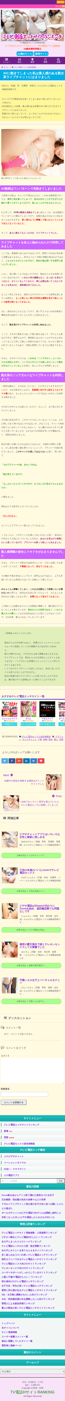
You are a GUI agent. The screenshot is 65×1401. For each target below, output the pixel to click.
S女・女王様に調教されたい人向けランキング (24, 1294)
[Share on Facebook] (12, 760)
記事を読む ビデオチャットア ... (31, 855)
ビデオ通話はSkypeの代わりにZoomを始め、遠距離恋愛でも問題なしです (39, 908)
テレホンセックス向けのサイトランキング (23, 1268)
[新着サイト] (41, 53)
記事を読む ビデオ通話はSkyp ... (31, 930)
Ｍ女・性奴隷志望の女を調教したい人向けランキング (28, 1299)
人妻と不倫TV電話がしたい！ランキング (22, 1277)
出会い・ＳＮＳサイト (15, 1169)
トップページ (8, 1323)
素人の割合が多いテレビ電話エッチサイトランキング (28, 1308)
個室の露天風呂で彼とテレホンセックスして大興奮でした (40, 945)
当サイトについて (10, 1327)
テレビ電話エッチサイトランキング (21, 1125)
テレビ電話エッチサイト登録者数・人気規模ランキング (29, 1232)
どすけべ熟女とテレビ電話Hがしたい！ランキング (27, 1237)
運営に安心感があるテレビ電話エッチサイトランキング (29, 1290)
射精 (45, 739)
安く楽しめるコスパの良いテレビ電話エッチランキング (29, 1255)
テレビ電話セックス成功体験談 (36, 736)
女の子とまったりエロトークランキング (21, 1241)
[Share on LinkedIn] (26, 760)
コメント (5, 1055)
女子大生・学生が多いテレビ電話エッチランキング (27, 1285)
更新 (9, 1137)
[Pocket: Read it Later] (41, 760)
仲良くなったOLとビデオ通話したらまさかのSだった (28, 1217)
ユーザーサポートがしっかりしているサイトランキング (29, 1272)
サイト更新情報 (9, 1332)
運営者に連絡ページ (11, 1345)
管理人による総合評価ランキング (18, 1303)
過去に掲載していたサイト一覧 (17, 1341)
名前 (32, 1089)
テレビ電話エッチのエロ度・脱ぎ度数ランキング (26, 1246)
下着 (40, 739)
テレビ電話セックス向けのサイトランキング (24, 1263)
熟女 (51, 739)
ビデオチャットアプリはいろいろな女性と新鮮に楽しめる (40, 835)
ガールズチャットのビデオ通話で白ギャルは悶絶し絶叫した (31, 1213)
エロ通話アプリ (11, 1175)
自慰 (61, 739)
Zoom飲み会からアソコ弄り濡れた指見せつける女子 (28, 1195)
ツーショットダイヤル (15, 1162)
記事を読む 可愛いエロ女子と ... (31, 1001)
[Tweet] (4, 760)
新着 (8, 1131)
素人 (56, 739)
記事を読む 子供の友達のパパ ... (31, 891)
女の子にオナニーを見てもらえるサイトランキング (27, 1250)
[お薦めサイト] (25, 53)
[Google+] (19, 760)
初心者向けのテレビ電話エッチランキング (23, 1281)
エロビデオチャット (14, 1156)
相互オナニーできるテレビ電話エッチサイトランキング (29, 1259)
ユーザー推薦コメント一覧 (15, 1336)
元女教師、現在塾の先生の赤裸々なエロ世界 (24, 1199)
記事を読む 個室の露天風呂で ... (31, 965)
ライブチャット (29, 739)
